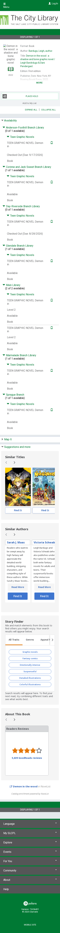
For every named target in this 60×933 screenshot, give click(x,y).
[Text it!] (51, 142)
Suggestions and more (17, 446)
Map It (8, 439)
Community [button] (9, 870)
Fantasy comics (30, 658)
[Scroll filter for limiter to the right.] (52, 640)
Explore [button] (7, 842)
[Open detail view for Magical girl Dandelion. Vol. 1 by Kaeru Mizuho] (18, 487)
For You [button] (7, 861)
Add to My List (29, 103)
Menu (6, 7)
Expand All (31, 109)
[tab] (13, 640)
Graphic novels (30, 652)
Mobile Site (30, 924)
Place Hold (32, 96)
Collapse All (48, 109)
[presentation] (18, 487)
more (39, 83)
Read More (18, 587)
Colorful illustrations (30, 684)
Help (6, 889)
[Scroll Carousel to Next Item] (14, 462)
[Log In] (49, 3)
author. (41, 51)
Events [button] (7, 851)
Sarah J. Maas (16, 542)
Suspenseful (30, 671)
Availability (10, 120)
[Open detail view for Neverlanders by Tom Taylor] (45, 487)
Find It (18, 510)
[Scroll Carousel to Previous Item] (6, 462)
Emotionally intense (30, 665)
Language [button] (9, 823)
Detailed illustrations (30, 678)
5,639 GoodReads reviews (27, 757)
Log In (55, 3)
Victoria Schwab (44, 542)
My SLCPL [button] (9, 833)
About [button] (6, 879)
